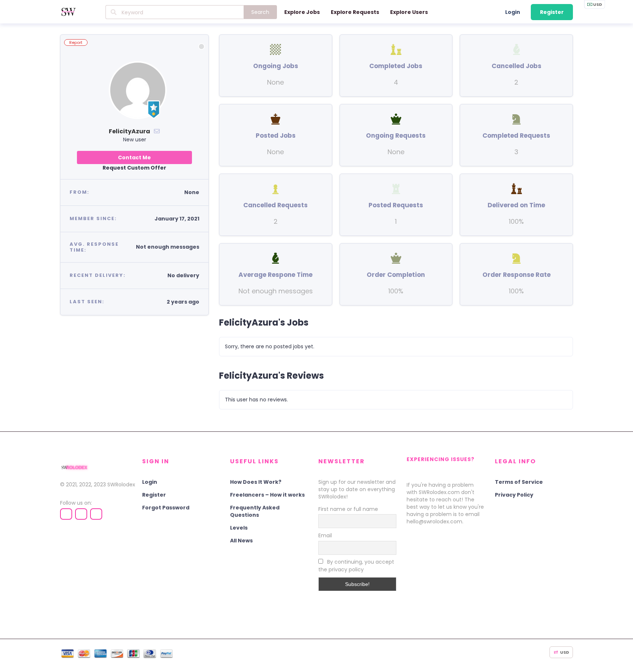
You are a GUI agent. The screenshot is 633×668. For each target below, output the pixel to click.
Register (552, 12)
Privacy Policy (514, 494)
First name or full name (348, 509)
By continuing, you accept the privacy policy (356, 565)
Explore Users (409, 12)
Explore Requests (355, 12)
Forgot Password (165, 507)
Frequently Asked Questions (255, 511)
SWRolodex (121, 484)
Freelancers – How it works (267, 494)
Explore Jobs (302, 12)
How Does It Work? (255, 482)
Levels (239, 527)
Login (512, 12)
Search (260, 12)
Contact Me (134, 157)
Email (325, 535)
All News (241, 540)
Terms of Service (519, 482)
